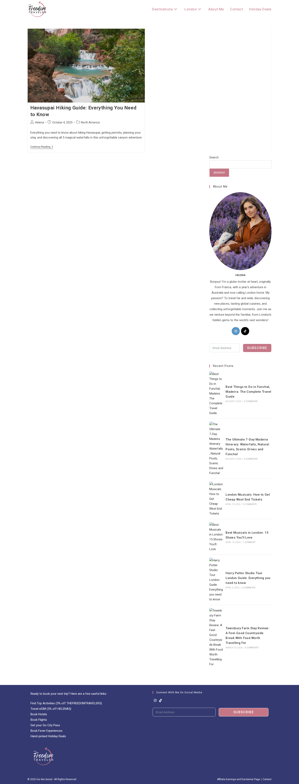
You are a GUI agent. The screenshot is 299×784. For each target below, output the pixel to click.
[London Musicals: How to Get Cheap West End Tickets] (216, 499)
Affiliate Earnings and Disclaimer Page (238, 779)
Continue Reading (41, 147)
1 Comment (249, 542)
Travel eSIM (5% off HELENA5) (51, 709)
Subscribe (257, 348)
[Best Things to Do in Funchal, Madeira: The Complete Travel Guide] (216, 393)
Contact (267, 779)
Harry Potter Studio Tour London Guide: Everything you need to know (248, 578)
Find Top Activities (43, 703)
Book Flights (39, 720)
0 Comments (251, 401)
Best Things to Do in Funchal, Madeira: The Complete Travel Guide (248, 391)
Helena (39, 122)
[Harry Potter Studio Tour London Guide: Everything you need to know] (216, 580)
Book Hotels (39, 714)
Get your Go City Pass (45, 725)
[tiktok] (245, 331)
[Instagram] (236, 331)
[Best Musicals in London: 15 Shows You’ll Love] (216, 537)
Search (214, 157)
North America (90, 122)
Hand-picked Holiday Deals (48, 736)
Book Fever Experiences (46, 731)
